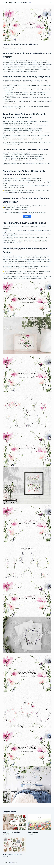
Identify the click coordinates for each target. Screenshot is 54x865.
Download (27, 216)
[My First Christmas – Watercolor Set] (14, 844)
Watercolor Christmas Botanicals (11, 832)
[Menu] (50, 2)
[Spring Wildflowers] (39, 822)
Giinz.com (14, 862)
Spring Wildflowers (33, 832)
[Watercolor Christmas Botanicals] (14, 822)
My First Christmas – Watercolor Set (12, 854)
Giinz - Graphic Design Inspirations (17, 2)
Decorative (20, 48)
